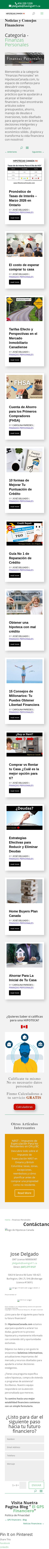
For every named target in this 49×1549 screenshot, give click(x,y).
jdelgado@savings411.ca (24, 1263)
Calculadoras (24, 1107)
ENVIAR (36, 1485)
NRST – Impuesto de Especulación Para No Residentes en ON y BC (24, 1143)
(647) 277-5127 (28, 1266)
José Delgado (20, 210)
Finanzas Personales (17, 42)
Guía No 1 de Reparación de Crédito (20, 558)
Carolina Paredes (22, 425)
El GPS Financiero (28, 1508)
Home (7, 1219)
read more (14, 218)
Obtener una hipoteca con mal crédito (22, 627)
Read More (24, 1193)
